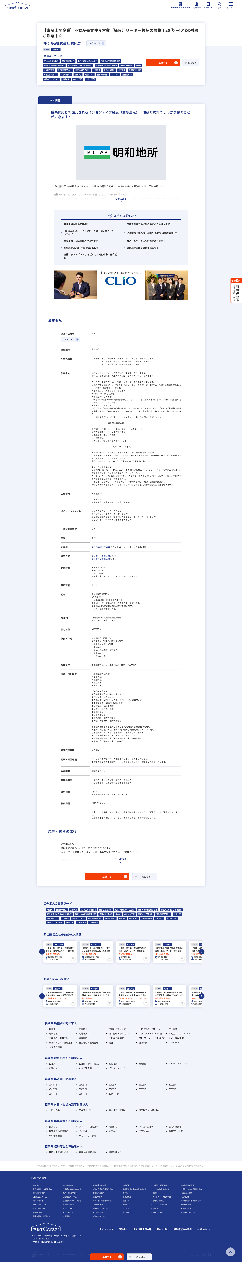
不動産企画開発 (116, 1037)
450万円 (53, 1089)
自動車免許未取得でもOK (191, 1200)
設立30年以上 (109, 70)
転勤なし (78, 75)
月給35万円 (90, 79)
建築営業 (53, 1033)
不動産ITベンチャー (100, 1216)
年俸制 (155, 1193)
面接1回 (126, 1185)
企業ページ (95, 43)
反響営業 (66, 79)
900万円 (83, 1093)
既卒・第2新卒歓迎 (70, 1193)
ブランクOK (144, 1131)
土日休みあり (55, 1110)
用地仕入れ (84, 1033)
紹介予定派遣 (85, 1068)
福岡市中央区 (104, 546)
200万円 (53, 1084)
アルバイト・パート (178, 1063)
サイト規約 (162, 1229)
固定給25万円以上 (65, 70)
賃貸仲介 (53, 1028)
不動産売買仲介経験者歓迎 (54, 65)
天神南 (109, 555)
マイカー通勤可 (146, 1126)
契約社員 (113, 1063)
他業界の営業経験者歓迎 (110, 61)
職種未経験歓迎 (126, 65)
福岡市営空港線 (99, 558)
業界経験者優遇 (68, 61)
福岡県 (95, 546)
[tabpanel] (60, 952)
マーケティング (176, 1042)
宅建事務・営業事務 (58, 1037)
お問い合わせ (204, 1229)
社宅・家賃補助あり (58, 1152)
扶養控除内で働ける (58, 1131)
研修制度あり (66, 75)
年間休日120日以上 (51, 79)
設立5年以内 (97, 1197)
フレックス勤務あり (88, 1126)
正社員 (52, 1063)
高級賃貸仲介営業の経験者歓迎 (80, 65)
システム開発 (55, 1047)
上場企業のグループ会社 (72, 1200)
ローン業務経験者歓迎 (161, 1189)
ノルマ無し (115, 75)
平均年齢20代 (55, 1135)
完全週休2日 (127, 75)
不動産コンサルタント (179, 1033)
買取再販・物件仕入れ (119, 1033)
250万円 (83, 1084)
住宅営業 (173, 1028)
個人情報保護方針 (142, 1229)
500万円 (83, 1089)
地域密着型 (127, 1197)
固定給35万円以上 (82, 70)
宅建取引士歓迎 (135, 70)
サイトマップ (106, 1229)
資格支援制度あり (50, 75)
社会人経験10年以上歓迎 (87, 61)
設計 (111, 1042)
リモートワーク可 (87, 1135)
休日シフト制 (158, 1212)
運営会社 (123, 1229)
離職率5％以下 (176, 1131)
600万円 (142, 1089)
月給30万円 (77, 79)
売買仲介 (73, 910)
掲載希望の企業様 (183, 1229)
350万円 (142, 1084)
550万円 (113, 1089)
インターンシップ (117, 1068)
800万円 (53, 1093)
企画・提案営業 (176, 1037)
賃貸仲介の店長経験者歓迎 (106, 65)
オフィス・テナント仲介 (150, 1033)
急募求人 (36, 1185)
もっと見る (121, 198)
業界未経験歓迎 (39, 1193)
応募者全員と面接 (99, 1185)
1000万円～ (114, 1093)
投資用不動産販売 (117, 1028)
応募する (162, 62)
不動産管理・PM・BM (149, 1028)
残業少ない (89, 75)
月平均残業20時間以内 (149, 1110)
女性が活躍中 (102, 75)
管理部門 (83, 1037)
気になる (192, 62)
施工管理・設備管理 (88, 1042)
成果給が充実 (49, 70)
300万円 (113, 1084)
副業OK (112, 1131)
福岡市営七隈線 (99, 555)
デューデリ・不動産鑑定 (61, 1042)
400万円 (172, 1084)
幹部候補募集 (68, 1185)
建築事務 (143, 1042)
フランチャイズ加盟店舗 (162, 1197)
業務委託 (143, 1063)
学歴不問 (121, 70)
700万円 (172, 1089)
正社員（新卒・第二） (89, 1063)
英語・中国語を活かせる (102, 1200)
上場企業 (96, 70)
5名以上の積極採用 (51, 61)
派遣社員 (53, 1068)
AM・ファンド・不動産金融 (152, 1037)
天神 (108, 558)
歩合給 (138, 65)
